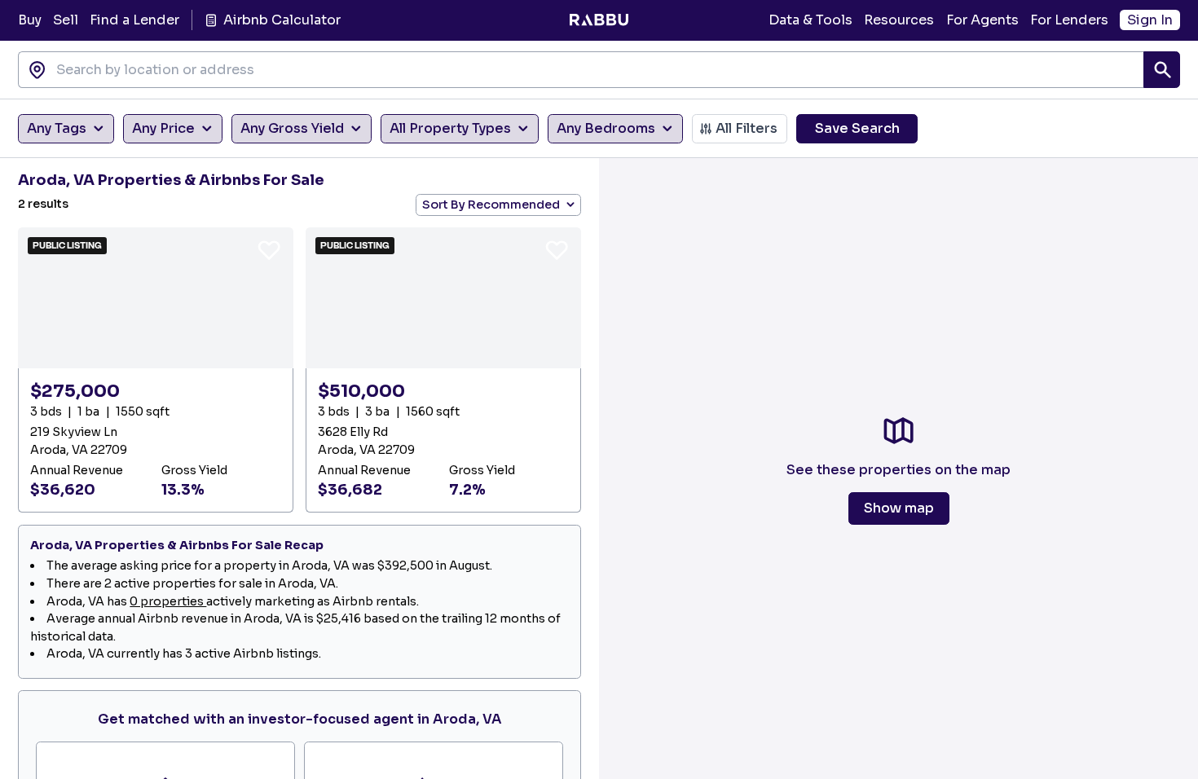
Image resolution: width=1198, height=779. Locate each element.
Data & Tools (810, 20)
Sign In (1150, 20)
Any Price (163, 128)
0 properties (168, 601)
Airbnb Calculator (281, 20)
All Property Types (450, 128)
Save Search (857, 128)
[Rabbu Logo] (598, 20)
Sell (65, 20)
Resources (899, 20)
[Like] (269, 249)
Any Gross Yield (292, 128)
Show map (899, 508)
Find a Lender (134, 20)
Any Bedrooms (606, 128)
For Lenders (1069, 20)
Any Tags (56, 128)
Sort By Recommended (491, 204)
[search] (1161, 69)
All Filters (746, 128)
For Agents (982, 20)
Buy (30, 20)
